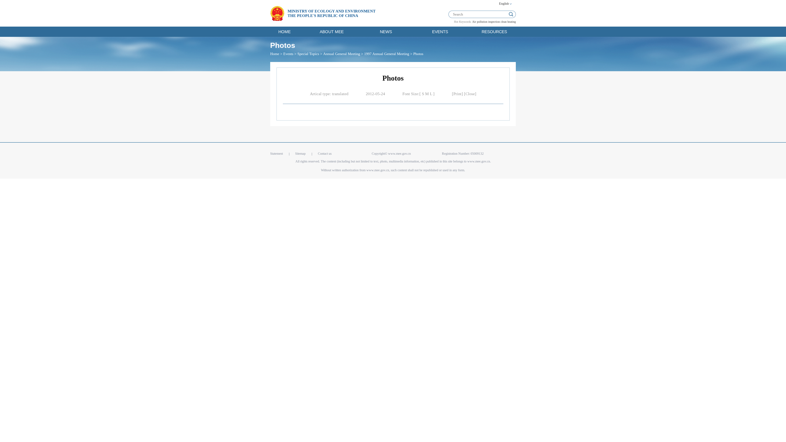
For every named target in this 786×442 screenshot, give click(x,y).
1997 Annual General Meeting (386, 54)
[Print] (458, 93)
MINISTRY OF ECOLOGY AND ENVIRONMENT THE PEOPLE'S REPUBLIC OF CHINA (332, 13)
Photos (418, 54)
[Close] (470, 93)
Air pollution (479, 21)
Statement (276, 153)
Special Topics (308, 54)
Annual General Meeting (341, 54)
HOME (284, 31)
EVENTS (440, 31)
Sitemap (300, 153)
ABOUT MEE (332, 31)
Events (288, 54)
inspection (494, 21)
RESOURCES (494, 31)
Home (274, 54)
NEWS (386, 31)
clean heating (508, 21)
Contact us (325, 153)
